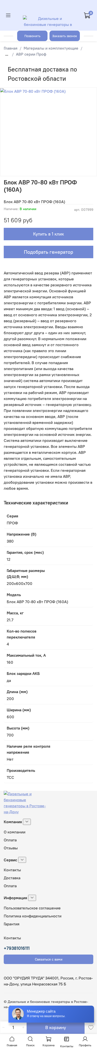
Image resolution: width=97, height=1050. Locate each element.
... (6, 54)
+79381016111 (17, 948)
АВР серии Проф (31, 54)
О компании (14, 831)
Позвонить (32, 36)
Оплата (10, 839)
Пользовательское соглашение (32, 907)
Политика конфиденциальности (32, 915)
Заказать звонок (64, 36)
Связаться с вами (48, 959)
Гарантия (11, 923)
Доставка (12, 877)
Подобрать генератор (48, 252)
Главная (10, 48)
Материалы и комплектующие (51, 48)
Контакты (12, 869)
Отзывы (11, 847)
